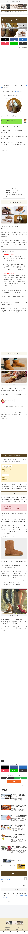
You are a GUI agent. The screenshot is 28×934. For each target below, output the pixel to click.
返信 (25, 885)
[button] (23, 43)
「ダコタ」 (16, 91)
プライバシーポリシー (20, 929)
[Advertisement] (14, 67)
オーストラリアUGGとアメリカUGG (15, 194)
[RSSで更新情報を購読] (14, 781)
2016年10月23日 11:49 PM (6, 879)
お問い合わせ (7, 927)
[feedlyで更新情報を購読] (20, 778)
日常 (3, 761)
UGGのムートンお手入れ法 (12, 190)
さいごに (8, 196)
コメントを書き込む (14, 889)
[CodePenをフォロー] (7, 778)
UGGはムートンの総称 (11, 192)
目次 (12, 188)
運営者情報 (7, 929)
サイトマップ (21, 927)
